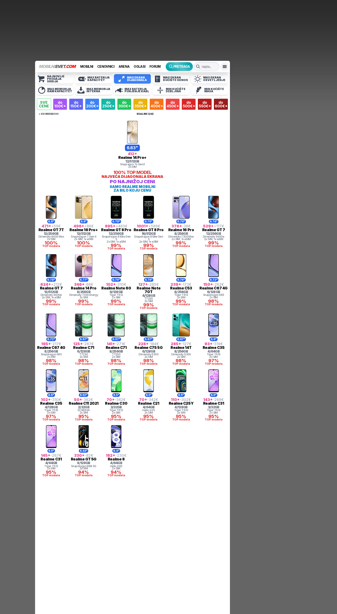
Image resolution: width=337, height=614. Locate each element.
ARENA (124, 66)
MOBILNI (86, 66)
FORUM (155, 66)
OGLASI (139, 66)
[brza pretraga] (198, 66)
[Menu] (224, 66)
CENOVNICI (105, 66)
